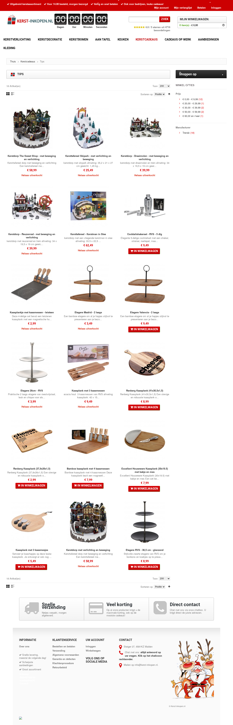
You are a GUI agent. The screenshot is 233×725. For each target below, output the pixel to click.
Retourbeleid (59, 667)
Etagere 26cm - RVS (32, 390)
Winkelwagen (93, 650)
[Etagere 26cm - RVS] (31, 362)
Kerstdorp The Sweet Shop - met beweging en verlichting (32, 157)
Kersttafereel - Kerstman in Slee (88, 234)
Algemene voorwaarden (65, 654)
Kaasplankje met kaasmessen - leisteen (32, 312)
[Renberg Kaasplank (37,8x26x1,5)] (31, 440)
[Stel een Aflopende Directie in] (169, 94)
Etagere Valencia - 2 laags (144, 312)
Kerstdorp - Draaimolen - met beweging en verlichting (145, 157)
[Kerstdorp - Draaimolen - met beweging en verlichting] (144, 127)
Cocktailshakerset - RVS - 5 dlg (144, 234)
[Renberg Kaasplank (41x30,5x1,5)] (144, 362)
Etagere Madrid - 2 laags (88, 312)
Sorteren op (147, 94)
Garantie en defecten (64, 658)
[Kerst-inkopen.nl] (31, 20)
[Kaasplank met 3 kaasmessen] (88, 362)
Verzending (58, 650)
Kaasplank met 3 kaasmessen (88, 390)
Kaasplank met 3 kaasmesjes (32, 550)
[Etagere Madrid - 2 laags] (88, 284)
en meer (191, 116)
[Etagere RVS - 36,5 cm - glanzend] (144, 521)
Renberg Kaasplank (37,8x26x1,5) (31, 468)
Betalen (201, 7)
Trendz (186, 132)
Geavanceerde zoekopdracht (27, 679)
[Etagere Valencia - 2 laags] (144, 284)
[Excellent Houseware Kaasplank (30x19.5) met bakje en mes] (144, 440)
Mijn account (161, 7)
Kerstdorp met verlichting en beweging (88, 550)
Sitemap (24, 674)
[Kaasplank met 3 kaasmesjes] (31, 521)
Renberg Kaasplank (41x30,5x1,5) (144, 390)
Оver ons (24, 646)
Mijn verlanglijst (183, 7)
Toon (155, 86)
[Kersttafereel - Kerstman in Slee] (88, 206)
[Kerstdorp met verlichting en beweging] (88, 521)
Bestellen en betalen (63, 646)
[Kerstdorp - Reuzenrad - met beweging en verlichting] (31, 206)
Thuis (13, 61)
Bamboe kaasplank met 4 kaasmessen (88, 468)
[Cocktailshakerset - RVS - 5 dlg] (144, 206)
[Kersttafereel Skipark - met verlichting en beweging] (88, 127)
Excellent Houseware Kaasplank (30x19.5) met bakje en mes (144, 470)
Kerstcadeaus (28, 61)
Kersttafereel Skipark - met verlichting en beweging (88, 157)
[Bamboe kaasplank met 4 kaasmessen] (88, 440)
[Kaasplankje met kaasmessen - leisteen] (31, 284)
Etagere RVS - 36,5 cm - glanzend (144, 550)
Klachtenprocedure (63, 663)
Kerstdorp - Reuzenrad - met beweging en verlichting (31, 235)
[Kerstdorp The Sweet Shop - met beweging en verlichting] (31, 127)
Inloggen (216, 7)
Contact (24, 683)
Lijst (12, 93)
